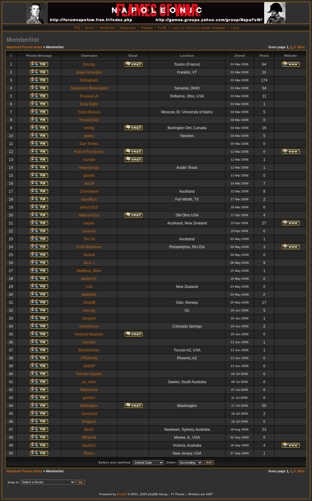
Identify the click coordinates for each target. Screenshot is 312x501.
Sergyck (89, 318)
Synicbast (89, 414)
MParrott (89, 437)
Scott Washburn (89, 247)
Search (90, 27)
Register (147, 27)
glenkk (88, 175)
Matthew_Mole (89, 271)
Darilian (89, 342)
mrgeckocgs (89, 167)
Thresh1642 (89, 120)
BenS (89, 429)
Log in (235, 27)
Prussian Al (89, 96)
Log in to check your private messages (199, 27)
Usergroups (127, 27)
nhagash (89, 421)
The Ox (89, 239)
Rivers (89, 453)
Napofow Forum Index (24, 47)
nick (89, 287)
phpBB (122, 494)
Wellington (89, 406)
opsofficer (89, 199)
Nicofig (89, 64)
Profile (162, 27)
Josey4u (89, 231)
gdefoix (89, 398)
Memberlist (107, 27)
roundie (89, 160)
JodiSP (89, 366)
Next (301, 47)
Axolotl (89, 255)
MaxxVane (89, 390)
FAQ (77, 27)
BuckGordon (89, 350)
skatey (89, 136)
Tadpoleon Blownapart (89, 88)
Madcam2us (89, 215)
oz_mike (89, 382)
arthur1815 (89, 207)
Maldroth (89, 294)
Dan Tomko (89, 144)
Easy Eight (89, 104)
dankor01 (89, 279)
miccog (89, 310)
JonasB (89, 302)
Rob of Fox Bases (89, 152)
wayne (88, 223)
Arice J (89, 263)
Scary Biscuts (89, 112)
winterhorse (89, 326)
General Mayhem (89, 334)
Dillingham (89, 80)
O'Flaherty (89, 358)
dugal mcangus (89, 72)
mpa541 (89, 445)
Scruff (89, 183)
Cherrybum (89, 191)
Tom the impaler (89, 374)
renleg (89, 128)
